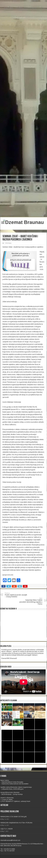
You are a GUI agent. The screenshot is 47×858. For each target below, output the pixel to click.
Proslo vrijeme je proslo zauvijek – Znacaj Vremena (16, 595)
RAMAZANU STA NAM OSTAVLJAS (13, 817)
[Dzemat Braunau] (23, 222)
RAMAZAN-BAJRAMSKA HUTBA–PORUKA (16, 823)
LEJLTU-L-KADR (6, 829)
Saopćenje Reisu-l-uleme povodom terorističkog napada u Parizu (31, 601)
